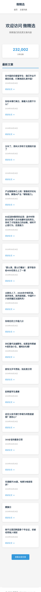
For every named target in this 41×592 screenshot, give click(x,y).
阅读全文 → (10, 89)
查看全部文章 (20, 557)
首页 (16, 10)
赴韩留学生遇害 (12, 391)
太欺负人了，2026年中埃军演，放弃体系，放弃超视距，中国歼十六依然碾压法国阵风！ (20, 296)
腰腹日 (8, 507)
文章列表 (23, 10)
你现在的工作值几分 (14, 321)
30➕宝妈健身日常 (14, 439)
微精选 (20, 4)
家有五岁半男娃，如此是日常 (18, 369)
